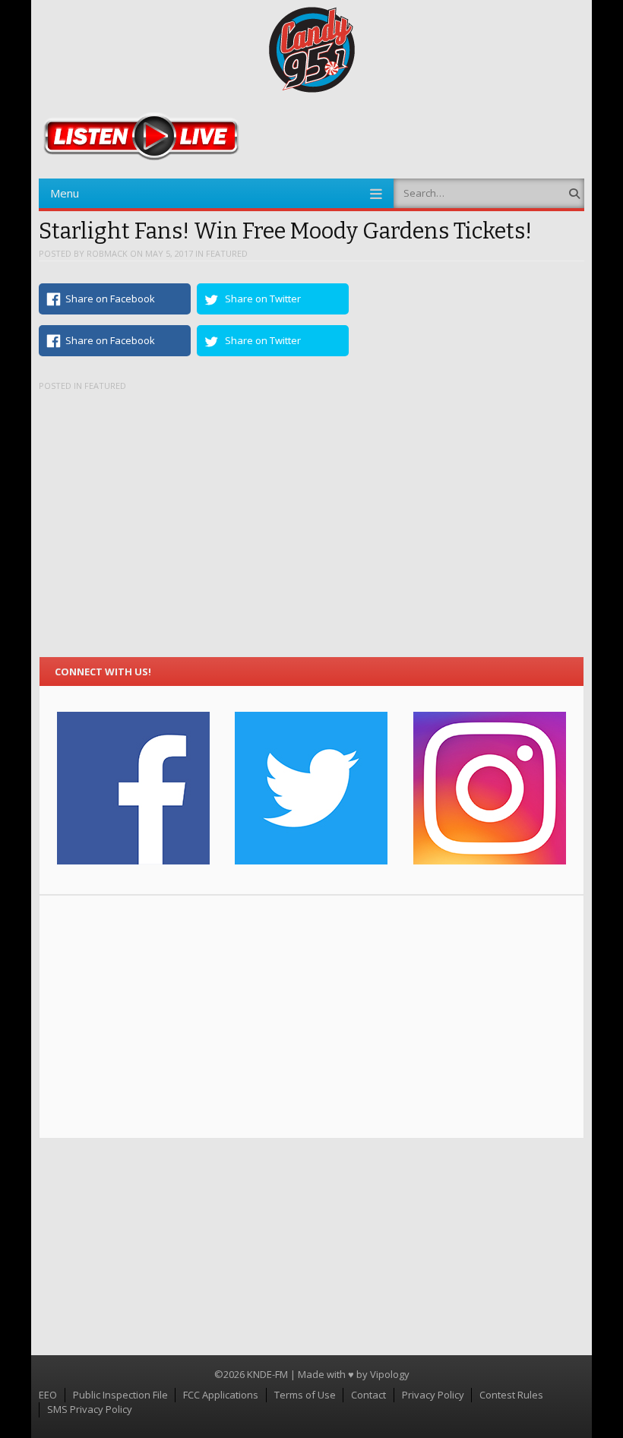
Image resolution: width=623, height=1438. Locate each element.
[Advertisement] (312, 1017)
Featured (227, 253)
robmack (107, 253)
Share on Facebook (110, 298)
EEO (48, 1395)
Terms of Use (305, 1395)
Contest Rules (511, 1395)
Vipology (390, 1374)
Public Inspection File (120, 1395)
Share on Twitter (263, 298)
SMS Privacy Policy (89, 1409)
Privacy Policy (433, 1395)
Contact (368, 1395)
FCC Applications (220, 1395)
